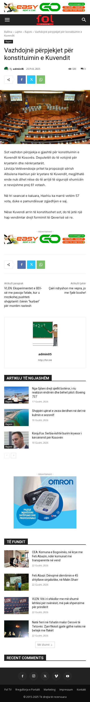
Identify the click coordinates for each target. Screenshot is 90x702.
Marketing (49, 689)
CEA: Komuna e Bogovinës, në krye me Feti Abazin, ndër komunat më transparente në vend (57, 556)
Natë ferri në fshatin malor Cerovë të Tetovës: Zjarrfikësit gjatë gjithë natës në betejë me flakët (59, 626)
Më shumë (43, 644)
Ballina (8, 32)
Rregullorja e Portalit (27, 689)
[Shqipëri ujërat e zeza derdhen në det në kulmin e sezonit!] (16, 417)
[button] (7, 19)
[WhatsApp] (41, 79)
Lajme (18, 32)
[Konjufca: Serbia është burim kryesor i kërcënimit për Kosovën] (16, 440)
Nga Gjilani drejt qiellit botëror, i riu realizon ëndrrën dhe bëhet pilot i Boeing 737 (58, 392)
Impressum (66, 689)
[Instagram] (34, 676)
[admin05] (7, 69)
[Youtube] (67, 676)
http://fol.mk (45, 360)
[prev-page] (6, 455)
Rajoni (28, 32)
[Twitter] (31, 79)
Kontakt (81, 689)
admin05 (18, 68)
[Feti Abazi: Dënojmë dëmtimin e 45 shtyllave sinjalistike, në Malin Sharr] (16, 582)
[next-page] (13, 455)
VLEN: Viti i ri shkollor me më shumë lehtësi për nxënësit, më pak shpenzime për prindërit (58, 603)
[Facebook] (21, 79)
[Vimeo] (56, 676)
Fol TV (8, 689)
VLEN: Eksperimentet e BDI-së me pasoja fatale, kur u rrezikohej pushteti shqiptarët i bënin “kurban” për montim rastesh (23, 297)
